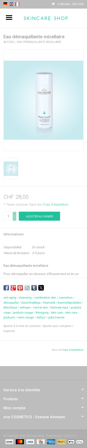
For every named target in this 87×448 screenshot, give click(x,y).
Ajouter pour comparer (57, 326)
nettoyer (25, 307)
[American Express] (50, 441)
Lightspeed (69, 435)
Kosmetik (49, 302)
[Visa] (30, 441)
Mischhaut (10, 307)
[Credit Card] (40, 441)
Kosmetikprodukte (69, 302)
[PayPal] (61, 441)
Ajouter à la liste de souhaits (22, 326)
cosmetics (66, 297)
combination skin (45, 297)
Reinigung (41, 312)
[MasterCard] (19, 441)
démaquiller (11, 302)
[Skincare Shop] (52, 18)
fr (17, 4)
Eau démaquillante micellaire (39, 42)
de (5, 4)
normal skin (40, 307)
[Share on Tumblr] (34, 288)
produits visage (23, 312)
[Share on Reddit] (27, 288)
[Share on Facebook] (6, 288)
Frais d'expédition (55, 205)
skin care (57, 312)
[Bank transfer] (9, 441)
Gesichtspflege (31, 302)
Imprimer (9, 331)
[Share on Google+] (13, 288)
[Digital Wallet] (75, 441)
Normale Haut (59, 307)
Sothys (40, 317)
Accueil (9, 42)
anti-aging (9, 297)
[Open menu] (9, 17)
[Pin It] (20, 288)
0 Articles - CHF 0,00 (70, 4)
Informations (13, 234)
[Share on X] (41, 288)
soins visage (25, 317)
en (11, 4)
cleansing (25, 297)
